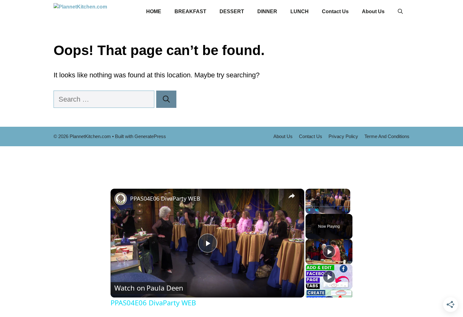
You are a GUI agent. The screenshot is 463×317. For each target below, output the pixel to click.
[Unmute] (317, 210)
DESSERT (232, 11)
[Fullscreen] (346, 210)
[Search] (166, 99)
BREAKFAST (190, 11)
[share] (291, 196)
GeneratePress (150, 136)
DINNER (267, 11)
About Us (373, 11)
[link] (120, 198)
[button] (400, 11)
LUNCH (299, 11)
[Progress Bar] (328, 206)
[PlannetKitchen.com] (96, 11)
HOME (153, 11)
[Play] (309, 210)
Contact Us (335, 11)
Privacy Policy (343, 136)
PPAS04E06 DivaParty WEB (165, 198)
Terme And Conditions (386, 136)
